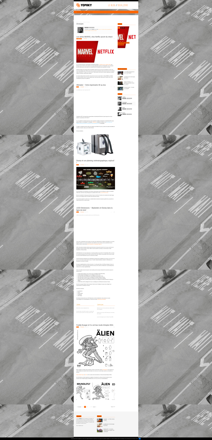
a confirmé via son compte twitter (105, 64)
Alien (77, 374)
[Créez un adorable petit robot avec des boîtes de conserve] (127, 37)
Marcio (123, 112)
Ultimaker (94, 122)
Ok (139, 438)
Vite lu (91, 12)
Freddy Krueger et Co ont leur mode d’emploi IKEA (94, 325)
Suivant (94, 406)
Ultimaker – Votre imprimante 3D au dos (91, 85)
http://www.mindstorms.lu (126, 99)
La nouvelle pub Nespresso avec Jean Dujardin (129, 72)
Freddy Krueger (81, 374)
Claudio (123, 97)
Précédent (79, 406)
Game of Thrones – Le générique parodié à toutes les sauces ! (129, 83)
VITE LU (120, 24)
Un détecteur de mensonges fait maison (108, 424)
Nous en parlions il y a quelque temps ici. (94, 244)
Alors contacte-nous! (79, 425)
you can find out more (104, 192)
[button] (134, 12)
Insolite (86, 12)
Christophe (85, 38)
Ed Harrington (104, 369)
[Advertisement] (106, 19)
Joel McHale (103, 299)
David (123, 107)
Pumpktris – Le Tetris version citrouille (108, 419)
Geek (83, 12)
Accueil (78, 12)
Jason (86, 374)
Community (99, 299)
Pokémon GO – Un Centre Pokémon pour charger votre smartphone (108, 430)
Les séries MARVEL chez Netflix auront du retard (94, 37)
